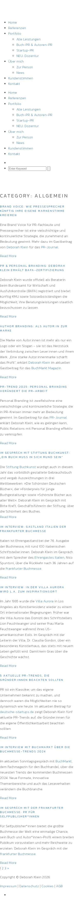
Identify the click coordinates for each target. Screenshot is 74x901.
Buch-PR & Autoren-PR (34, 44)
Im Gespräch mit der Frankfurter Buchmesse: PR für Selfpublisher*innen (32, 812)
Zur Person (24, 67)
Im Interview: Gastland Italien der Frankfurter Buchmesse (33, 529)
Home (12, 22)
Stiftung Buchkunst (21, 466)
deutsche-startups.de (17, 711)
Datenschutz (29, 886)
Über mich (16, 61)
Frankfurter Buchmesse (23, 568)
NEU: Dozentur (27, 55)
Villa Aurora (45, 601)
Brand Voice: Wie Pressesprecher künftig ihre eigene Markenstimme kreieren (32, 210)
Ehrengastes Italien (49, 557)
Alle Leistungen (28, 39)
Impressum (8, 886)
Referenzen (17, 27)
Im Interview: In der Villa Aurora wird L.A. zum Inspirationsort (32, 589)
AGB (59, 886)
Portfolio (14, 33)
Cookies (48, 886)
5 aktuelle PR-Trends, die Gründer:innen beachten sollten (32, 677)
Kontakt (14, 83)
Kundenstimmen (20, 78)
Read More (8, 255)
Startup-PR (25, 50)
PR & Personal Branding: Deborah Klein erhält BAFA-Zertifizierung (32, 268)
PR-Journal (49, 247)
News (20, 72)
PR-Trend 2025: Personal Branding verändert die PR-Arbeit (33, 389)
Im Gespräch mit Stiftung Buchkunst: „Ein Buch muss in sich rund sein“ (35, 455)
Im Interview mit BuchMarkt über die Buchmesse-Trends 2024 (35, 749)
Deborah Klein (17, 247)
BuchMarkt (64, 761)
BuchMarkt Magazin (46, 368)
